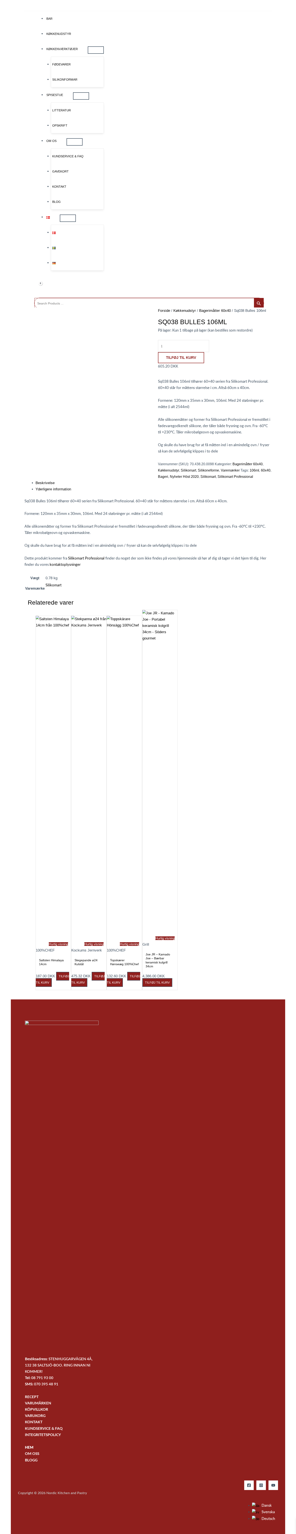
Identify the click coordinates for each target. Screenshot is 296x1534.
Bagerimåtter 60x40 (215, 311)
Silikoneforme (208, 470)
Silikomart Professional (235, 476)
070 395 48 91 (46, 1384)
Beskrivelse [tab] (45, 483)
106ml (254, 470)
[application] (80, 49)
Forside (164, 311)
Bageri (163, 476)
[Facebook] (249, 1485)
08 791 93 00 (42, 1378)
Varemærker (230, 470)
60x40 (265, 470)
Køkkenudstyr (184, 311)
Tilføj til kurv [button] (157, 982)
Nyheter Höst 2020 (184, 476)
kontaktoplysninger (65, 564)
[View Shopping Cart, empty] (37, 283)
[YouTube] (273, 1485)
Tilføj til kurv (181, 358)
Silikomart (188, 470)
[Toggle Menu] (96, 50)
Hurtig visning (58, 944)
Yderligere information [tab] (53, 489)
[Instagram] (261, 1485)
